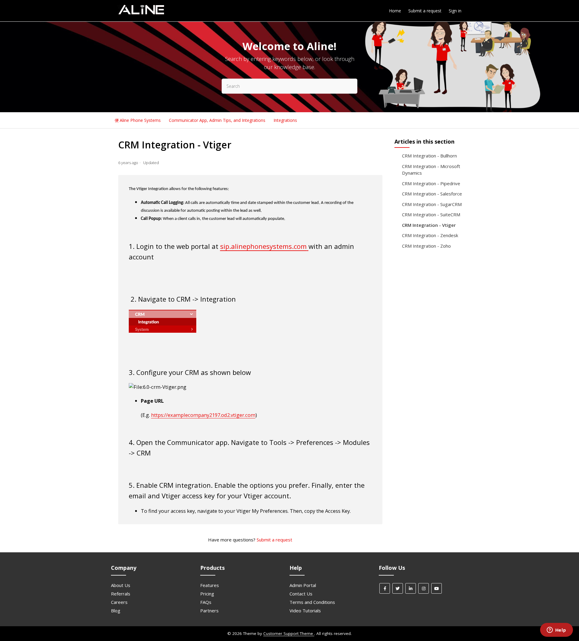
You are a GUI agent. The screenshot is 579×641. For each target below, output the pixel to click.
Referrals (120, 594)
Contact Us (301, 594)
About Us (120, 585)
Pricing (207, 594)
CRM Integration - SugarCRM (432, 204)
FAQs (205, 602)
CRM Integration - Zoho (426, 246)
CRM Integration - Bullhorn (429, 156)
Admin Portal (303, 585)
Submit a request (424, 11)
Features (209, 585)
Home (395, 11)
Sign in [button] (455, 11)
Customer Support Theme (288, 633)
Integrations (285, 120)
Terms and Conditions (312, 602)
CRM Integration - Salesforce (432, 194)
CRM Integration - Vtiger (429, 225)
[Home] (141, 14)
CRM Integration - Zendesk (430, 235)
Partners (209, 611)
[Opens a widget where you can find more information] (556, 630)
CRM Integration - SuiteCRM (431, 214)
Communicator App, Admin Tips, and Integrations (218, 120)
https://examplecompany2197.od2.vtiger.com (203, 414)
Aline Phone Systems (140, 120)
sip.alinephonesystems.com (263, 246)
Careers (119, 602)
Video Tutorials (305, 611)
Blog (115, 611)
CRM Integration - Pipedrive (431, 183)
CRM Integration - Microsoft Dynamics (431, 169)
